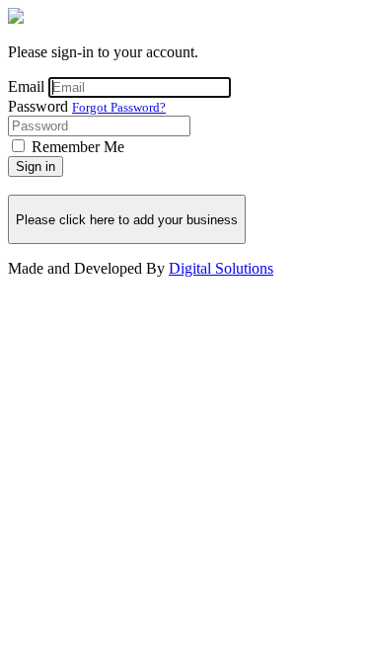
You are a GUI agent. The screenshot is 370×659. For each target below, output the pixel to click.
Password (38, 106)
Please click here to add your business (127, 219)
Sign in (35, 166)
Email (26, 86)
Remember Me (78, 146)
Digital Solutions (221, 268)
